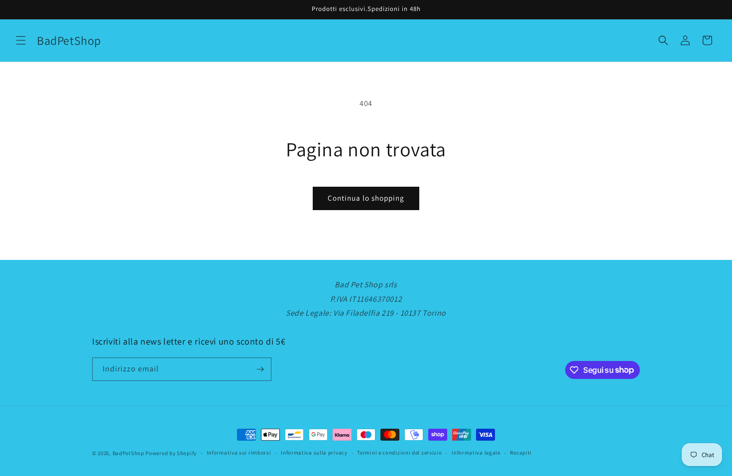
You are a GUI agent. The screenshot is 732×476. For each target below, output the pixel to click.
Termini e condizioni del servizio (399, 452)
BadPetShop (128, 453)
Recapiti (521, 452)
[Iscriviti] (260, 369)
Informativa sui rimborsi (239, 452)
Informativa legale (476, 452)
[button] (21, 40)
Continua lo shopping (366, 198)
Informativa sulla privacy (314, 452)
